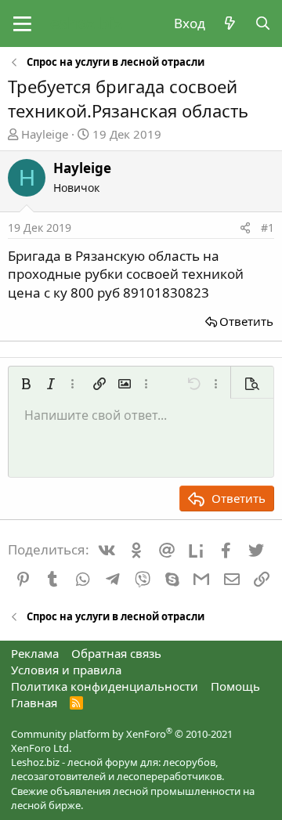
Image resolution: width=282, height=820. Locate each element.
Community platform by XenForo (122, 741)
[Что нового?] (229, 23)
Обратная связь (116, 653)
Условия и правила (66, 669)
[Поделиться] (245, 228)
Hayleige (44, 134)
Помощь (235, 686)
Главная (34, 702)
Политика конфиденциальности (104, 686)
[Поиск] (262, 23)
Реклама (35, 653)
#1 (267, 227)
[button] (22, 23)
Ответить (246, 321)
